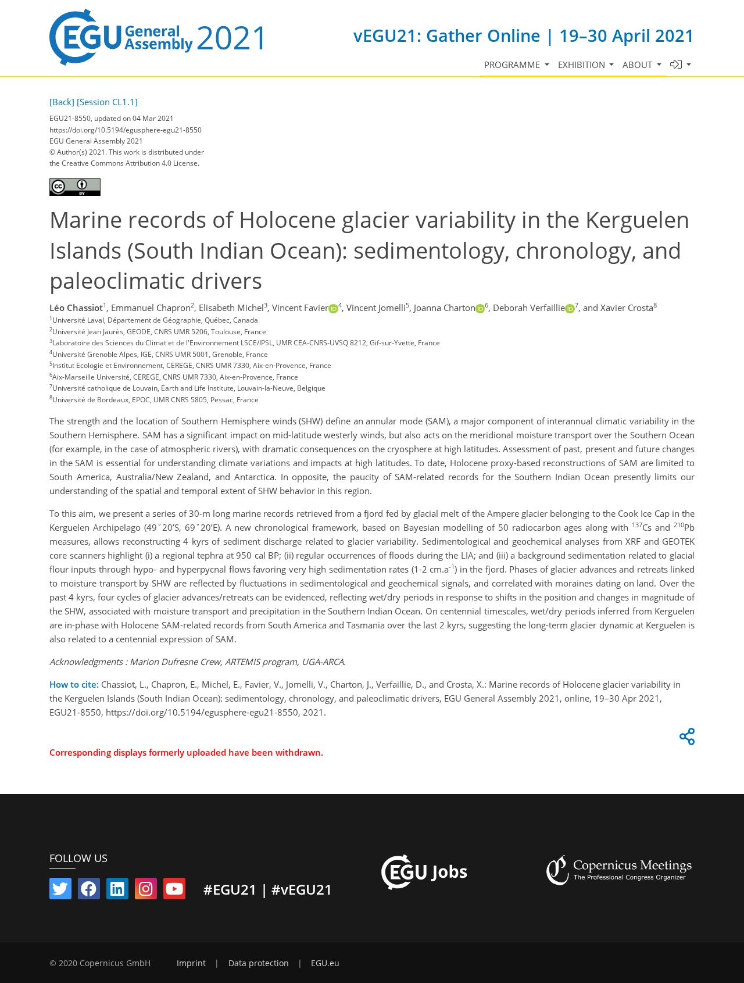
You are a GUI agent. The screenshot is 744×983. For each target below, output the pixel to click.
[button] (681, 65)
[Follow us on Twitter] (60, 891)
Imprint (191, 963)
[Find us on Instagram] (146, 891)
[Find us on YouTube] (174, 891)
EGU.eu (325, 963)
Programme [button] (513, 64)
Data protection (258, 963)
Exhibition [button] (582, 64)
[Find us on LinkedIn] (117, 891)
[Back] (61, 102)
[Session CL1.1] (107, 102)
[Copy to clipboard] (685, 739)
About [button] (638, 64)
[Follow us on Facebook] (89, 891)
